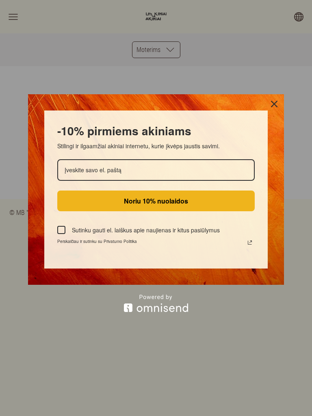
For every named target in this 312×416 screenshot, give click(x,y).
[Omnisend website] (156, 303)
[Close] (274, 104)
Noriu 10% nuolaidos (156, 201)
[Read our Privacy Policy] (250, 242)
